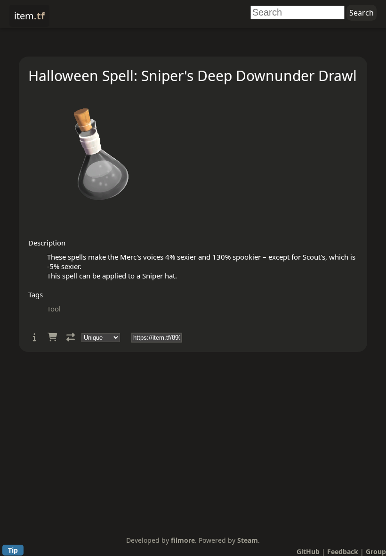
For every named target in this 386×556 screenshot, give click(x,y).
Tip (13, 550)
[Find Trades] (71, 337)
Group (376, 551)
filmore (183, 540)
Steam (247, 540)
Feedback (342, 551)
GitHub (308, 551)
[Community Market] (52, 337)
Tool (54, 308)
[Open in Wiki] (34, 337)
